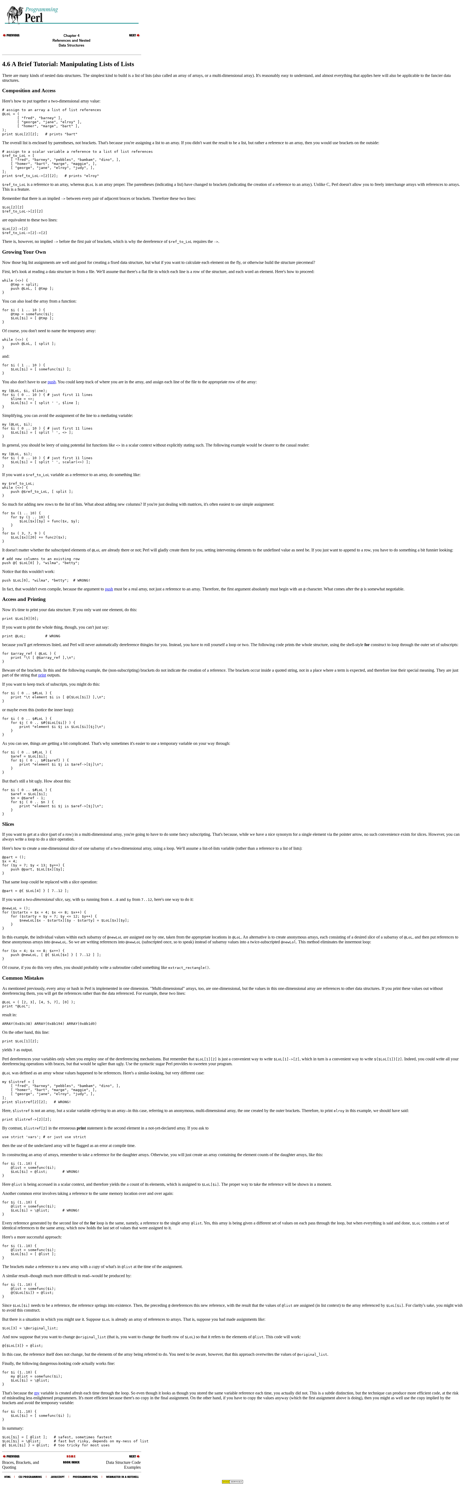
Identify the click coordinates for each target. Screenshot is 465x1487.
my (37, 1393)
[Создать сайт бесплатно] (232, 1482)
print (42, 675)
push (52, 382)
